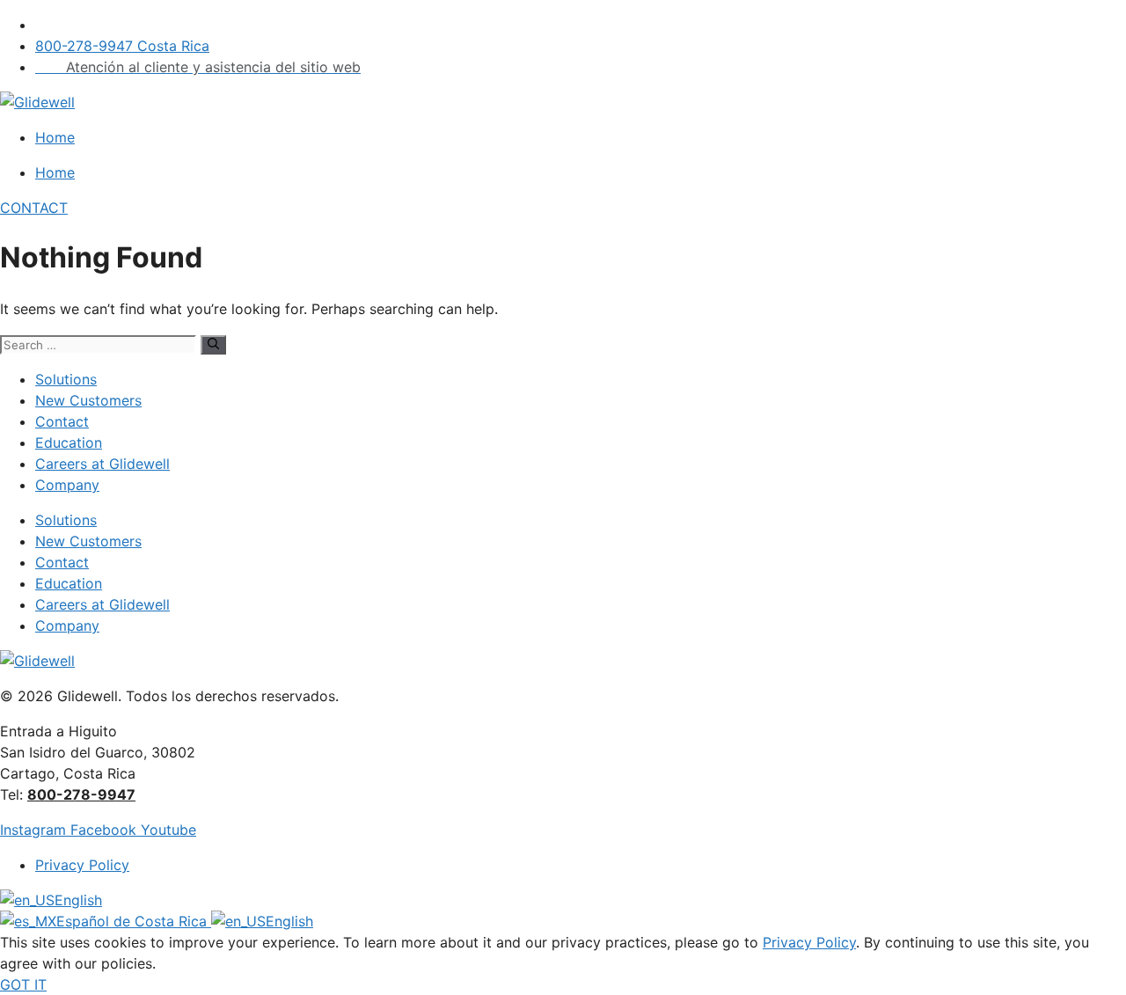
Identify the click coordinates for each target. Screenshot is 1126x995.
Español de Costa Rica (133, 921)
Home (55, 137)
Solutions (66, 379)
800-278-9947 (81, 794)
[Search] (213, 345)
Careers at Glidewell (102, 463)
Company (67, 485)
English (78, 900)
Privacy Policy (809, 942)
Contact (62, 421)
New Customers (88, 400)
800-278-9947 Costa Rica (122, 46)
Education (68, 442)
